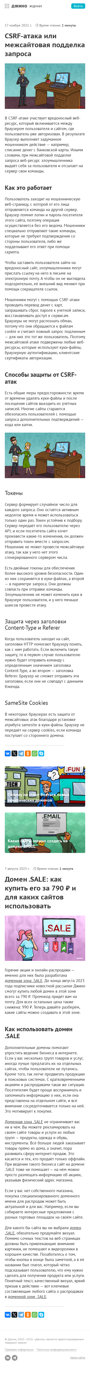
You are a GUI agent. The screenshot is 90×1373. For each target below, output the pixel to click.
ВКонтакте (8, 1358)
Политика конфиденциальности (57, 1349)
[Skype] (41, 753)
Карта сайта (77, 1357)
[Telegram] (21, 753)
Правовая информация (19, 1349)
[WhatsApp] (34, 753)
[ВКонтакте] (8, 753)
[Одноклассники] (28, 753)
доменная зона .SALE (23, 980)
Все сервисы (6, 6)
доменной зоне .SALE (27, 1296)
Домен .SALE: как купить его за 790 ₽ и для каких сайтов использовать (40, 892)
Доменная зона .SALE (24, 1121)
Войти (78, 6)
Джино (19, 6)
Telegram (15, 1358)
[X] (14, 753)
